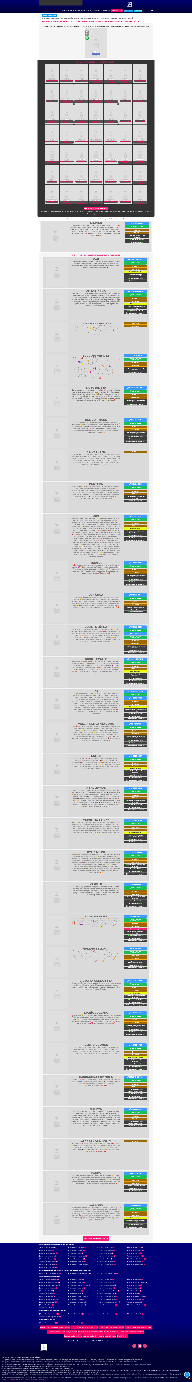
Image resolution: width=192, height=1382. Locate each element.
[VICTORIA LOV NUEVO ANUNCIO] (52, 204)
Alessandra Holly (96, 1141)
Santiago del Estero (108, 1302)
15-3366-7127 (136, 634)
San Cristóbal (136, 1259)
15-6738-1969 (136, 949)
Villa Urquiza (48, 1267)
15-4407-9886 (136, 563)
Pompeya (47, 1259)
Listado (64, 11)
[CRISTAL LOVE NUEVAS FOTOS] (111, 164)
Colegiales (106, 1250)
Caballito (76, 1250)
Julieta (96, 1109)
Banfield (134, 1279)
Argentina (47, 1323)
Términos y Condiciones (9, 1379)
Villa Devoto (106, 1264)
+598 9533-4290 (136, 691)
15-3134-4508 (136, 1109)
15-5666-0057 (136, 756)
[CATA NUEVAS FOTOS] (96, 164)
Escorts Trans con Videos (56, 1332)
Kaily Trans (96, 452)
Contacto (101, 1336)
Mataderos (47, 1256)
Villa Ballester (136, 1305)
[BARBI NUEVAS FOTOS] (125, 184)
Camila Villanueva (96, 323)
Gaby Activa (96, 788)
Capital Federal (48, 1282)
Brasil (75, 1323)
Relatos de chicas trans (112, 1332)
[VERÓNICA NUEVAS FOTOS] (111, 143)
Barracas (105, 1247)
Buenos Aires (48, 1279)
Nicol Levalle (96, 659)
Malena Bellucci (96, 948)
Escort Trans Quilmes (140, 26)
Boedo (46, 1250)
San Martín (47, 1302)
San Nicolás (47, 1261)
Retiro (104, 1259)
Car (96, 259)
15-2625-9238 (136, 356)
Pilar (133, 1293)
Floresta (105, 1253)
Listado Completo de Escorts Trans (58, 1327)
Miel (96, 516)
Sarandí (134, 1302)
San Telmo (77, 1261)
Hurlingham (48, 1288)
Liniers (134, 1253)
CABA (75, 1279)
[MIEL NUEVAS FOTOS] (125, 123)
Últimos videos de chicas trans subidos (84, 1327)
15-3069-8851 (136, 884)
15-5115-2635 (136, 724)
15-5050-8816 (136, 484)
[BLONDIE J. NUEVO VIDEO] (81, 164)
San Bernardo (107, 1299)
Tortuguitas (77, 1305)
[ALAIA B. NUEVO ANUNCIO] (52, 143)
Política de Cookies (39, 1379)
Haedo (134, 1285)
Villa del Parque (78, 1264)
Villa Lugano (135, 1264)
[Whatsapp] (87, 38)
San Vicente (77, 1302)
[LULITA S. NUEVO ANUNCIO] (66, 184)
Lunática (96, 594)
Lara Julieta (96, 387)
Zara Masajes (96, 916)
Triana (96, 562)
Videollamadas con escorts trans (132, 1332)
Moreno (46, 1293)
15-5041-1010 (136, 420)
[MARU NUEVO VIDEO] (52, 184)
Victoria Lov (96, 291)
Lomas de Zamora (108, 1291)
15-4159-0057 (136, 1205)
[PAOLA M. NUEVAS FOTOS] (96, 184)
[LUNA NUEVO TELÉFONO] (66, 164)
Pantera (96, 484)
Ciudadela (77, 1282)
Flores (75, 1253)
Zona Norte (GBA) (49, 1273)
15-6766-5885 (136, 1013)
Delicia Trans (96, 419)
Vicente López (107, 1305)
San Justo (135, 1299)
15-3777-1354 (136, 1173)
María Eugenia (96, 1012)
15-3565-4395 (136, 852)
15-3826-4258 (136, 820)
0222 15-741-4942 (136, 659)
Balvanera (77, 1247)
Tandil (46, 1305)
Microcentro (77, 1256)
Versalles (134, 1261)
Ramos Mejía (136, 1296)
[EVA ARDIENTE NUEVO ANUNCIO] (96, 143)
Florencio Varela (137, 1282)
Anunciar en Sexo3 (89, 1336)
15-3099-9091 (136, 627)
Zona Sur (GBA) (107, 1273)
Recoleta (76, 1259)
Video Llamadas (86, 11)
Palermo (134, 1256)
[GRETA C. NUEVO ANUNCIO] (66, 83)
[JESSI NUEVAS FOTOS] (52, 103)
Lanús (134, 1288)
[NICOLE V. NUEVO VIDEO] (140, 123)
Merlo (134, 1291)
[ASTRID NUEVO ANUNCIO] (81, 83)
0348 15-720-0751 (136, 388)
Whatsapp (138, 227)
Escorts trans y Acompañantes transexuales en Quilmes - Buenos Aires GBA (87, 18)
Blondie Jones (96, 1045)
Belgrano (135, 1247)
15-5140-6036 (137, 223)
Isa (96, 691)
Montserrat (106, 1256)
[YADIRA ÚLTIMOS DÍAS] (125, 143)
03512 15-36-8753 (136, 981)
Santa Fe (134, 1314)
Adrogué (105, 1279)
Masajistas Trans (71, 1332)
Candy (96, 1173)
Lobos (75, 1291)
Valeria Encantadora (96, 724)
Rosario (76, 1299)
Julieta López (96, 627)
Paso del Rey (106, 1293)
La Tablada (106, 1288)
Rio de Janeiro (48, 1299)
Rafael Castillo (107, 1296)
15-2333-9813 (136, 595)
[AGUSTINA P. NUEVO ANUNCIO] (81, 143)
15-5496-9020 (136, 1045)
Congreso (135, 1250)
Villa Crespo (47, 1264)
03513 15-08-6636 (136, 291)
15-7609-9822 (136, 698)
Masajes (71, 11)
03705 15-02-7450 (136, 1077)
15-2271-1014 (136, 516)
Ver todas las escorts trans (96, 1238)
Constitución (48, 1253)
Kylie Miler (96, 852)
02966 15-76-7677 (136, 259)
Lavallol (46, 1291)
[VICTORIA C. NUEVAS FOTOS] (111, 184)
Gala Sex (96, 1205)
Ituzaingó (76, 1288)
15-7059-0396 (136, 788)
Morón (76, 1293)
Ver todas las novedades (96, 208)
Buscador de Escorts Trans (73, 1336)
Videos (77, 11)
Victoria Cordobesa (96, 980)
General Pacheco (49, 1285)
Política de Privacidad (25, 1379)
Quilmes (46, 1296)
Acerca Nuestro (110, 1336)
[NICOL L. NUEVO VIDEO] (125, 103)
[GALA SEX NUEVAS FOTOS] (81, 184)
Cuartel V (105, 1282)
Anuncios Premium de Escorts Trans (111, 1327)
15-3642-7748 (136, 917)
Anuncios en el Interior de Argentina (90, 1332)
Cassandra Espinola (96, 1077)
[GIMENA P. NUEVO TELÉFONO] (140, 103)
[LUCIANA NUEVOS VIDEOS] (52, 83)
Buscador (106, 11)
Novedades (97, 11)
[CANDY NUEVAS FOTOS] (125, 204)
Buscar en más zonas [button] (49, 15)
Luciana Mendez (96, 355)
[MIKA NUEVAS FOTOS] (140, 83)
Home (42, 1327)
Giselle (96, 884)
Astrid (96, 756)
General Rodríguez (79, 1285)
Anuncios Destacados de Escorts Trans (138, 1327)
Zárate (46, 1307)
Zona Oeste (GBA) (79, 1273)
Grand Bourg (107, 1285)
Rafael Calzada (78, 1296)
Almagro (47, 1247)
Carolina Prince (96, 820)
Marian (96, 223)
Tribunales (106, 1261)
